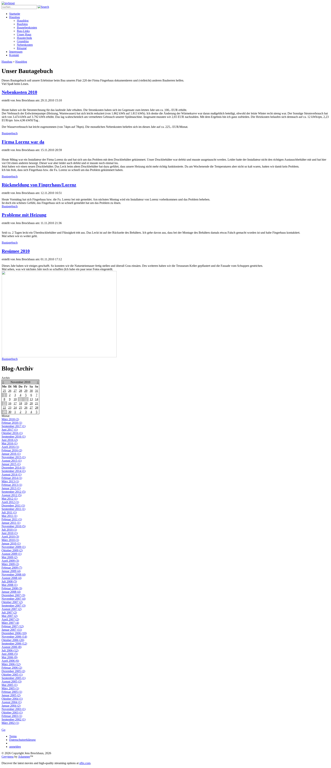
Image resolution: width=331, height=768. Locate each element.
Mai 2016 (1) (9, 443)
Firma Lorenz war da (23, 141)
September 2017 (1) (13, 426)
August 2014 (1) (11, 474)
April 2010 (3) (10, 536)
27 (15, 390)
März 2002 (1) (10, 722)
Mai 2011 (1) (9, 515)
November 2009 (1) (13, 547)
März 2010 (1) (10, 540)
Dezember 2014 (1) (13, 467)
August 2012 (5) (11, 495)
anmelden (15, 746)
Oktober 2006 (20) (13, 640)
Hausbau (14, 17)
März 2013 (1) (10, 481)
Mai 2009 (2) (9, 557)
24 (15, 407)
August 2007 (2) (11, 609)
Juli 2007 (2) (9, 612)
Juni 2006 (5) (10, 653)
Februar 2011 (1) (12, 519)
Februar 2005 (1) (12, 691)
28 (20, 390)
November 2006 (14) (14, 636)
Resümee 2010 (16, 251)
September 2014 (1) (13, 471)
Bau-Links (23, 31)
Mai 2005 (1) (9, 685)
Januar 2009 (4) (11, 571)
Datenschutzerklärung (22, 739)
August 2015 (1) (11, 460)
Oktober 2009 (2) (12, 550)
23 (9, 407)
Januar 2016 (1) (11, 453)
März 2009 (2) (10, 564)
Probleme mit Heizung (24, 214)
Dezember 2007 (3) (13, 595)
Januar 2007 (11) (12, 629)
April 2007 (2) (10, 619)
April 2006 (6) (10, 660)
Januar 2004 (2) (11, 705)
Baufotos (22, 24)
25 (4, 390)
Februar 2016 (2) (12, 450)
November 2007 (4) (13, 598)
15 (4, 403)
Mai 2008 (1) (9, 584)
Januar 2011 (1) (11, 522)
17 (15, 403)
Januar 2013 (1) (11, 488)
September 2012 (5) (13, 491)
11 (20, 399)
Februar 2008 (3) (12, 588)
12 (25, 399)
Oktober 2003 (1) (12, 712)
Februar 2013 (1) (12, 484)
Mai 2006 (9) (9, 657)
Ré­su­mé (22, 48)
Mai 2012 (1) (9, 498)
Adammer (24, 756)
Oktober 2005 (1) (12, 674)
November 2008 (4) (13, 574)
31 (36, 390)
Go (3, 729)
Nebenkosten (25, 44)
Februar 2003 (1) (12, 716)
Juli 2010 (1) (9, 529)
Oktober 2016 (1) (12, 433)
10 (15, 399)
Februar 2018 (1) (12, 422)
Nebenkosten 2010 (19, 92)
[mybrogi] (8, 3)
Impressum (15, 51)
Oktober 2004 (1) (12, 698)
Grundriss (23, 41)
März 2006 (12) (11, 664)
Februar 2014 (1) (12, 478)
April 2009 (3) (10, 560)
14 (36, 399)
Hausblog (23, 20)
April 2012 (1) (10, 502)
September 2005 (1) (13, 678)
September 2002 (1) (13, 719)
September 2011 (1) (13, 509)
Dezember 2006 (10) (14, 633)
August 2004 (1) (11, 702)
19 (25, 403)
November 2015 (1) (13, 457)
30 (31, 390)
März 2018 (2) (10, 419)
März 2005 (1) (10, 688)
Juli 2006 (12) (10, 650)
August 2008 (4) (11, 578)
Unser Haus (24, 34)
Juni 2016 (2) (10, 440)
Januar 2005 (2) (11, 695)
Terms (13, 736)
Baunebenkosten (27, 27)
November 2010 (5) (13, 526)
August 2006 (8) (11, 647)
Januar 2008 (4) (11, 591)
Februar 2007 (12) (13, 626)
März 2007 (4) (10, 622)
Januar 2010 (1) (11, 543)
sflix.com (84, 763)
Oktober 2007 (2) (12, 602)
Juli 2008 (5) (9, 581)
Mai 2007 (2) (9, 616)
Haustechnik (24, 37)
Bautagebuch (10, 133)
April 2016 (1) (10, 446)
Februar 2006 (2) (12, 667)
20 (31, 403)
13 (31, 399)
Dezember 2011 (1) (13, 505)
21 (36, 403)
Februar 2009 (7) (12, 567)
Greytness (8, 756)
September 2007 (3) (13, 605)
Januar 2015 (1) (11, 464)
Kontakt (14, 55)
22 (4, 407)
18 (20, 403)
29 (25, 390)
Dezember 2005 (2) (13, 671)
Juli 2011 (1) (9, 512)
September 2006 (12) (14, 643)
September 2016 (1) (13, 436)
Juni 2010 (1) (10, 533)
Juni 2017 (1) (10, 429)
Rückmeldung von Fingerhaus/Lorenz (39, 184)
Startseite (14, 13)
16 (9, 403)
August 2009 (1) (11, 553)
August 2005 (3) (11, 681)
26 (9, 390)
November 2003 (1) (13, 709)
